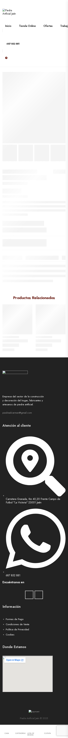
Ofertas (47, 26)
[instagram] (39, 595)
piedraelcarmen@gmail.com (17, 413)
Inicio (8, 26)
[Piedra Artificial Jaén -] (15, 16)
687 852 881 (12, 43)
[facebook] (29, 595)
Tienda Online (27, 26)
